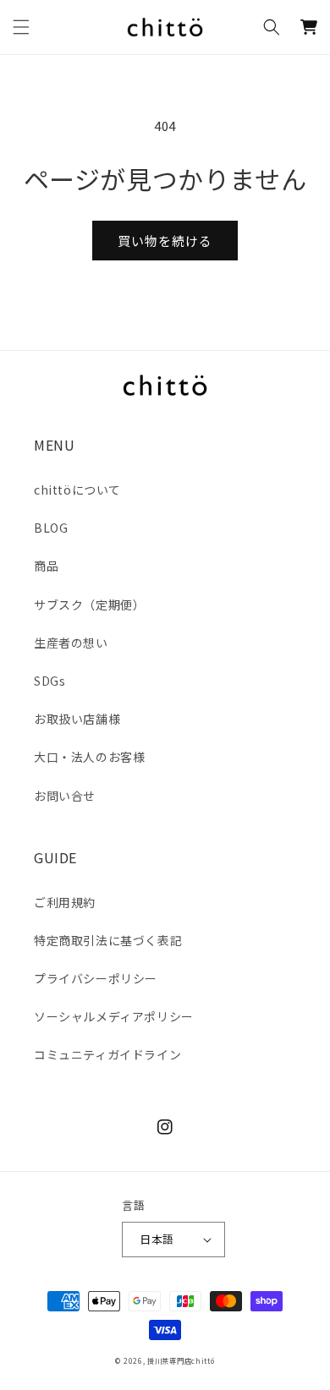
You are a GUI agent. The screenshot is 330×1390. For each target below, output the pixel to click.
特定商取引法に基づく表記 (108, 940)
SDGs (49, 680)
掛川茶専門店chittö (180, 1360)
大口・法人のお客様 (89, 756)
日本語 (156, 1239)
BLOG (51, 527)
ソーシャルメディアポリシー (114, 1016)
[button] (21, 27)
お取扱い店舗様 (77, 718)
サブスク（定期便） (89, 604)
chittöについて (77, 489)
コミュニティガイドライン (107, 1054)
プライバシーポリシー (95, 978)
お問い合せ (65, 795)
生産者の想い (71, 642)
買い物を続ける (165, 240)
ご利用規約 (65, 902)
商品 (46, 565)
